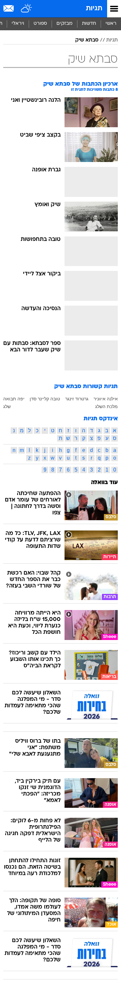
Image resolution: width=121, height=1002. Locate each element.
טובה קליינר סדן (45, 398)
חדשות (89, 23)
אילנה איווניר (106, 398)
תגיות (94, 8)
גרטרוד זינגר (76, 398)
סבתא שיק (86, 40)
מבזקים (64, 23)
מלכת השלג (106, 406)
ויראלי (18, 23)
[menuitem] (89, 23)
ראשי (111, 23)
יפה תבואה (14, 398)
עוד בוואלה (104, 482)
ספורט (40, 23)
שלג (7, 406)
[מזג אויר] (26, 9)
